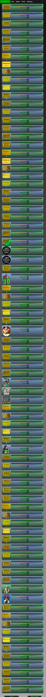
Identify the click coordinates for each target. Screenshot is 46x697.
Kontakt (11, 696)
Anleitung (29, 1)
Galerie (18, 1)
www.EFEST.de (5, 1)
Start (12, 1)
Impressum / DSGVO (34, 696)
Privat (23, 1)
